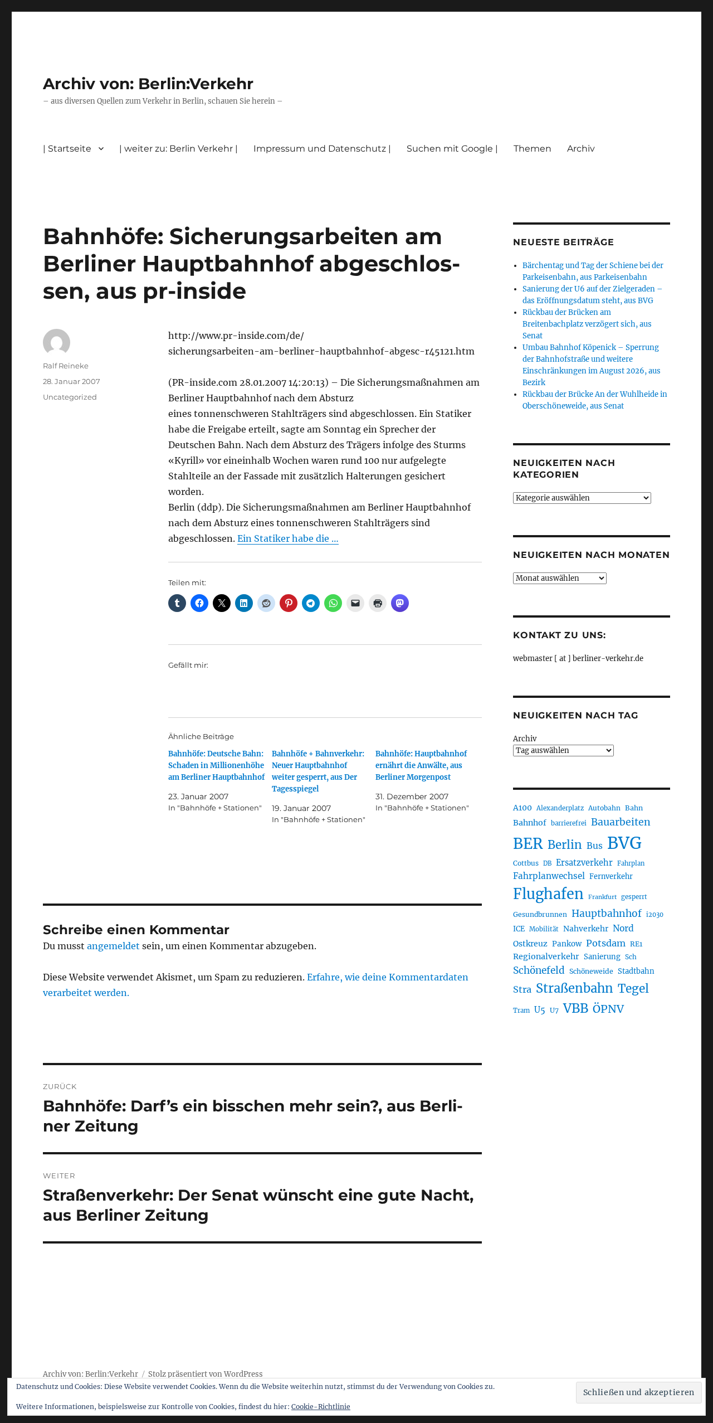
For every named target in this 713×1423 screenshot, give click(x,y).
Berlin (565, 845)
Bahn (634, 808)
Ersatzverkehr (584, 863)
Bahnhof (529, 823)
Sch (631, 957)
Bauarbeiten (621, 822)
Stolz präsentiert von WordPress (205, 1374)
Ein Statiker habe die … (288, 538)
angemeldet (113, 945)
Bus (595, 846)
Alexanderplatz (560, 808)
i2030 (654, 915)
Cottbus (526, 863)
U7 (554, 1010)
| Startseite (67, 148)
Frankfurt (602, 897)
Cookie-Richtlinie (320, 1406)
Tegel (633, 989)
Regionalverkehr (546, 956)
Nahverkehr (585, 929)
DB (547, 863)
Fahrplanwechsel (549, 876)
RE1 (636, 944)
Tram (521, 1010)
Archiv (524, 739)
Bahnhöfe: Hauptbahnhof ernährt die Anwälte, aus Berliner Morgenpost (421, 765)
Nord (623, 928)
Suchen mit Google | (452, 148)
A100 (522, 808)
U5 (539, 1010)
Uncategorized (70, 396)
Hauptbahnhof (607, 913)
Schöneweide (591, 971)
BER (528, 843)
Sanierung (602, 956)
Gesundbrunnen (540, 914)
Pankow (567, 944)
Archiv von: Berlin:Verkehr (148, 83)
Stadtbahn (636, 971)
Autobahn (604, 808)
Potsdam (606, 943)
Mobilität (544, 929)
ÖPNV (608, 1009)
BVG (624, 843)
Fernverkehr (611, 876)
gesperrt (634, 897)
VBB (575, 1008)
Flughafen (548, 894)
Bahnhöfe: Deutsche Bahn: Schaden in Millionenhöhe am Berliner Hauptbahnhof (216, 765)
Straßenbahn (574, 988)
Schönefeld (539, 970)
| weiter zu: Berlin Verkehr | (178, 148)
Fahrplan (630, 863)
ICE (519, 929)
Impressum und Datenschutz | (322, 148)
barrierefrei (569, 823)
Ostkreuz (530, 944)
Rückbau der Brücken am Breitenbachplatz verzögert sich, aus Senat (587, 324)
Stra (522, 989)
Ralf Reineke (66, 365)
